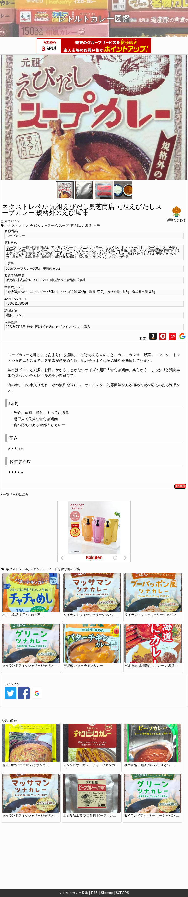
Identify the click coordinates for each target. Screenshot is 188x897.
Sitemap (107, 893)
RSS (94, 893)
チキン (34, 225)
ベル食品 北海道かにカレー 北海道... (151, 665)
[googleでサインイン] (37, 699)
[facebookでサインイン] (23, 699)
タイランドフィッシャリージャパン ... (91, 615)
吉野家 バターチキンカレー (83, 665)
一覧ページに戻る (15, 494)
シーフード (49, 225)
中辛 (97, 225)
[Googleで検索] (182, 339)
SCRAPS (122, 893)
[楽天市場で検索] (163, 339)
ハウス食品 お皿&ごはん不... (23, 615)
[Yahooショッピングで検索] (172, 339)
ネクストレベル (16, 225)
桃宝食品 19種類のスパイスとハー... (150, 765)
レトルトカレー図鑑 (73, 893)
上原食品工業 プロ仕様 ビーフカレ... (89, 815)
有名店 (75, 225)
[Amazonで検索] (153, 339)
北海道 (87, 225)
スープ (64, 225)
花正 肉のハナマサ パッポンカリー (27, 765)
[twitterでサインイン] (10, 699)
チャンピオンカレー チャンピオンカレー (90, 766)
